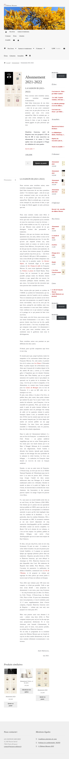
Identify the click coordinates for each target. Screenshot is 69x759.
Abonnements (15, 63)
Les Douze (37, 363)
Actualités (7, 40)
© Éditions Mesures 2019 (46, 746)
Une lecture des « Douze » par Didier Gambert (57, 111)
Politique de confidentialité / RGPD (49, 742)
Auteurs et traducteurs (23, 31)
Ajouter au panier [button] (11, 704)
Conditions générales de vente (47, 739)
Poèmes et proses (27, 271)
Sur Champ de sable (34, 266)
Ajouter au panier (41, 163)
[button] (19, 74)
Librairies (21, 36)
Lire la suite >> (30, 149)
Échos (14, 36)
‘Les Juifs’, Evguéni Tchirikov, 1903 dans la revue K (58, 99)
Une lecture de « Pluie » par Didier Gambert (58, 92)
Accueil (8, 63)
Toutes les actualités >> (58, 146)
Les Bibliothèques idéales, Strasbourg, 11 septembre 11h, (58, 134)
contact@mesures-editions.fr (12, 746)
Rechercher (55, 72)
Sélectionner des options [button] (26, 691)
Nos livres (12, 31)
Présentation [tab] (7, 180)
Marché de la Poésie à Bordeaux (58, 127)
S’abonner (8, 36)
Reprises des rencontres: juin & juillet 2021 (57, 140)
